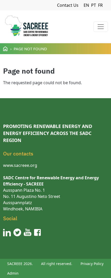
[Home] (26, 26)
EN (86, 5)
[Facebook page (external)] (37, 232)
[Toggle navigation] (100, 27)
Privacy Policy (92, 263)
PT (93, 5)
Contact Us (67, 5)
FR (100, 5)
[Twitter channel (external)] (17, 232)
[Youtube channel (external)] (27, 232)
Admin (13, 273)
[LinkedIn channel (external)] (7, 232)
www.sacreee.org (20, 165)
